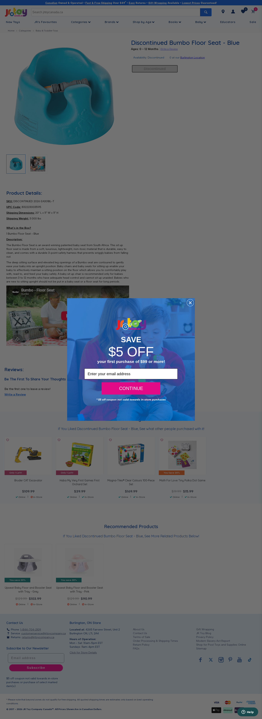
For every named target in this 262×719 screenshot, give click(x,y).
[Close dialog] (190, 303)
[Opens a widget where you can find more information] (247, 712)
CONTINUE (131, 388)
